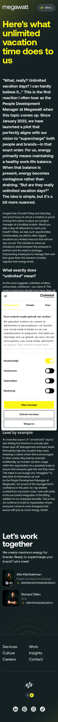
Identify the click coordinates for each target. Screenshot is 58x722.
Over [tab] (48, 305)
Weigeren (29, 423)
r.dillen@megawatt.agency (39, 602)
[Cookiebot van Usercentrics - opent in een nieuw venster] (41, 296)
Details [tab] (30, 305)
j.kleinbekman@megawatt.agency (38, 582)
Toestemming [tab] (11, 305)
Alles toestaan (29, 404)
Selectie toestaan (29, 414)
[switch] (49, 370)
